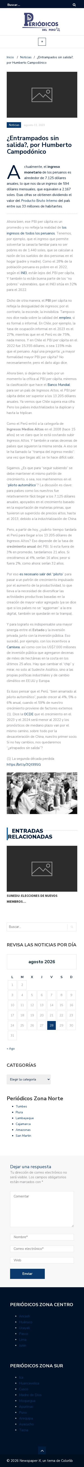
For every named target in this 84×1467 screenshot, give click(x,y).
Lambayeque (25, 1118)
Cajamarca (23, 1124)
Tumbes (21, 1106)
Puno (23, 1412)
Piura (19, 1112)
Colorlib (67, 1460)
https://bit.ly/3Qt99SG (24, 764)
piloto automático (22, 485)
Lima (22, 1339)
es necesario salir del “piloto (40, 574)
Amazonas (23, 1130)
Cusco (23, 1389)
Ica (21, 1377)
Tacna (23, 1430)
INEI (24, 273)
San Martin (23, 1136)
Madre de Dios (30, 1395)
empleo (65, 317)
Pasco (23, 1334)
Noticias (14, 125)
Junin (22, 1345)
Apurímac (26, 1406)
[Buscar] (74, 5)
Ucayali (24, 1328)
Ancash (24, 1316)
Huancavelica (29, 1383)
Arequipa (26, 1418)
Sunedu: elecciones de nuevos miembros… (32, 898)
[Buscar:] (21, 5)
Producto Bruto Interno (38, 200)
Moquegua (27, 1401)
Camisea (13, 647)
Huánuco (25, 1322)
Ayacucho (26, 1424)
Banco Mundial (58, 384)
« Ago (11, 1048)
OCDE (28, 714)
